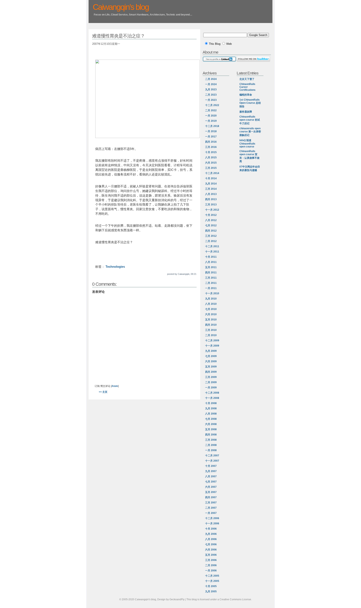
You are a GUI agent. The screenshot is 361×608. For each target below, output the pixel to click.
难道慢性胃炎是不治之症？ (118, 35)
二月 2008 (211, 445)
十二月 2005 (212, 575)
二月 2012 (211, 241)
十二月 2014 (212, 173)
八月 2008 (211, 413)
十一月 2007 (212, 460)
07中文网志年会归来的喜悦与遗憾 (249, 168)
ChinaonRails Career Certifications (247, 87)
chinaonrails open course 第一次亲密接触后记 (250, 132)
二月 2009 (211, 382)
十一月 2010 (212, 293)
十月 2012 (211, 215)
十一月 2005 (212, 581)
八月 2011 (211, 262)
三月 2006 (211, 560)
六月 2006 (211, 549)
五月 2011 (211, 267)
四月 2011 (211, 272)
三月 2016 (211, 147)
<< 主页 (103, 391)
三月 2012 (211, 235)
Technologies (115, 266)
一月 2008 (211, 450)
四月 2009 (211, 371)
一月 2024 (211, 84)
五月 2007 (211, 492)
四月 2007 (211, 497)
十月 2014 (211, 178)
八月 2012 (211, 220)
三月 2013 (211, 204)
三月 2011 (211, 277)
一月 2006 (211, 570)
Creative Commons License (235, 599)
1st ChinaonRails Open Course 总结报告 (250, 103)
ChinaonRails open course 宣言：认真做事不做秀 (249, 156)
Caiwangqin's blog (121, 7)
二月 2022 (211, 110)
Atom (115, 386)
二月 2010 (211, 335)
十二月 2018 (212, 126)
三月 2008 (211, 439)
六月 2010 (211, 314)
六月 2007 (211, 486)
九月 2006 (211, 533)
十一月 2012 (212, 209)
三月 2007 (211, 502)
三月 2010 (211, 330)
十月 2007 (211, 466)
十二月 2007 (212, 455)
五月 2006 (211, 554)
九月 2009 (211, 350)
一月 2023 (211, 100)
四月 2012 (211, 230)
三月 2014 (211, 188)
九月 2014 (211, 183)
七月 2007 (211, 481)
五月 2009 (211, 366)
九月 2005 (211, 591)
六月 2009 (211, 361)
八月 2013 (211, 194)
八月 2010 (211, 303)
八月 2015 (211, 157)
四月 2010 (211, 324)
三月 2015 (211, 167)
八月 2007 (211, 476)
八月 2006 (211, 539)
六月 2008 (211, 424)
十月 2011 (211, 256)
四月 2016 (211, 141)
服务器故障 (245, 111)
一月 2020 (211, 115)
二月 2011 (211, 283)
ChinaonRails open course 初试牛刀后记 (249, 120)
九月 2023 (211, 89)
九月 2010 (211, 298)
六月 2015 (211, 162)
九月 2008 (211, 408)
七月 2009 (211, 356)
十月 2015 (211, 152)
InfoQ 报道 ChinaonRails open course (247, 143)
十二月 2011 (212, 246)
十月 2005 (211, 586)
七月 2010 (211, 309)
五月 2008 (211, 429)
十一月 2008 (212, 398)
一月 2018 (211, 131)
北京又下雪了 (246, 79)
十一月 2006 (212, 523)
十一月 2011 (212, 251)
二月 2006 (211, 565)
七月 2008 (211, 418)
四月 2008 (211, 434)
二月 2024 (211, 79)
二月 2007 (211, 507)
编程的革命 (245, 94)
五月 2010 (211, 319)
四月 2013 (211, 199)
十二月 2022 (212, 105)
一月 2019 (211, 120)
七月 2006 (211, 544)
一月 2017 (211, 136)
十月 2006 (211, 528)
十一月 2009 (212, 345)
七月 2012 (211, 225)
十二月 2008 (212, 392)
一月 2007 (211, 513)
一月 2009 (211, 387)
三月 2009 (211, 377)
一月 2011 (211, 288)
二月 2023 (211, 94)
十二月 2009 (212, 340)
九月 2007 (211, 471)
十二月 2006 (212, 518)
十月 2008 (211, 403)
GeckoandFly (176, 599)
